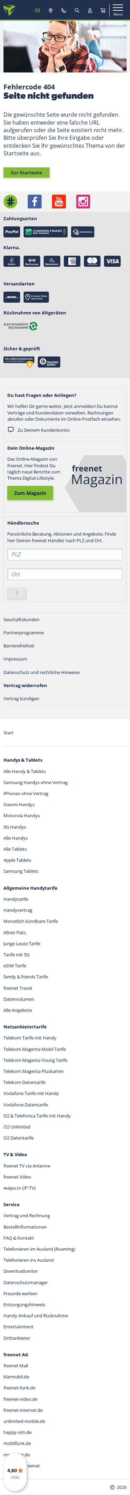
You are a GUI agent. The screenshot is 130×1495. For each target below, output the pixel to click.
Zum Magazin (30, 493)
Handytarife (15, 899)
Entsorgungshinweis (24, 1304)
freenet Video (17, 1177)
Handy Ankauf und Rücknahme (35, 1315)
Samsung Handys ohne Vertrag (35, 782)
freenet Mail (15, 1365)
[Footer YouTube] (59, 201)
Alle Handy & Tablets (24, 771)
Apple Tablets (17, 860)
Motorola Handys (21, 815)
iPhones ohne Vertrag (25, 793)
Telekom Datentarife (24, 1082)
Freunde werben (20, 1293)
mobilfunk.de (17, 1443)
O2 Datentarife (18, 1138)
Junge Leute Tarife (21, 943)
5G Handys (14, 827)
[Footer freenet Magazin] (10, 201)
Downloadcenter (20, 1271)
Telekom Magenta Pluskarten (33, 1071)
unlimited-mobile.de (24, 1421)
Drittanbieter (16, 1338)
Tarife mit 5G (16, 954)
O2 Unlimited (17, 1127)
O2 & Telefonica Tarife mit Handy (37, 1116)
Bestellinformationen (25, 1227)
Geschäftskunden (21, 619)
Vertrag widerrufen (25, 685)
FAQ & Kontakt (18, 1238)
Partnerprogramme (23, 632)
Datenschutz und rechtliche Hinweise (41, 672)
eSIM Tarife (14, 966)
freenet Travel (17, 988)
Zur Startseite (26, 172)
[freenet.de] (9, 10)
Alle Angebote (17, 1010)
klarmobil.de (16, 1377)
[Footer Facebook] (35, 201)
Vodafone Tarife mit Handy (31, 1093)
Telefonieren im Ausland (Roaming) (39, 1249)
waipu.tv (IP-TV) (19, 1188)
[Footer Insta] (83, 201)
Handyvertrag (17, 910)
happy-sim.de (17, 1432)
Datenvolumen (18, 999)
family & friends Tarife (25, 977)
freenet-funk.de (19, 1388)
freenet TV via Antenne (26, 1166)
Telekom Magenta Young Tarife (35, 1060)
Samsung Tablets (20, 871)
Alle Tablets (15, 849)
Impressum (15, 659)
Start (8, 733)
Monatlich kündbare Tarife (30, 921)
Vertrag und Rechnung (26, 1215)
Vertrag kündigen (21, 698)
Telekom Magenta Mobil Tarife (34, 1049)
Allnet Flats (14, 932)
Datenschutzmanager (25, 1282)
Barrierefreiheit (18, 646)
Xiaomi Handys (19, 804)
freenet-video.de (20, 1399)
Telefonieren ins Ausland (28, 1260)
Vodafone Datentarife (25, 1105)
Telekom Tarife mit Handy (30, 1038)
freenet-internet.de (23, 1410)
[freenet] (103, 10)
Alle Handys (15, 838)
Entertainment (18, 1326)
